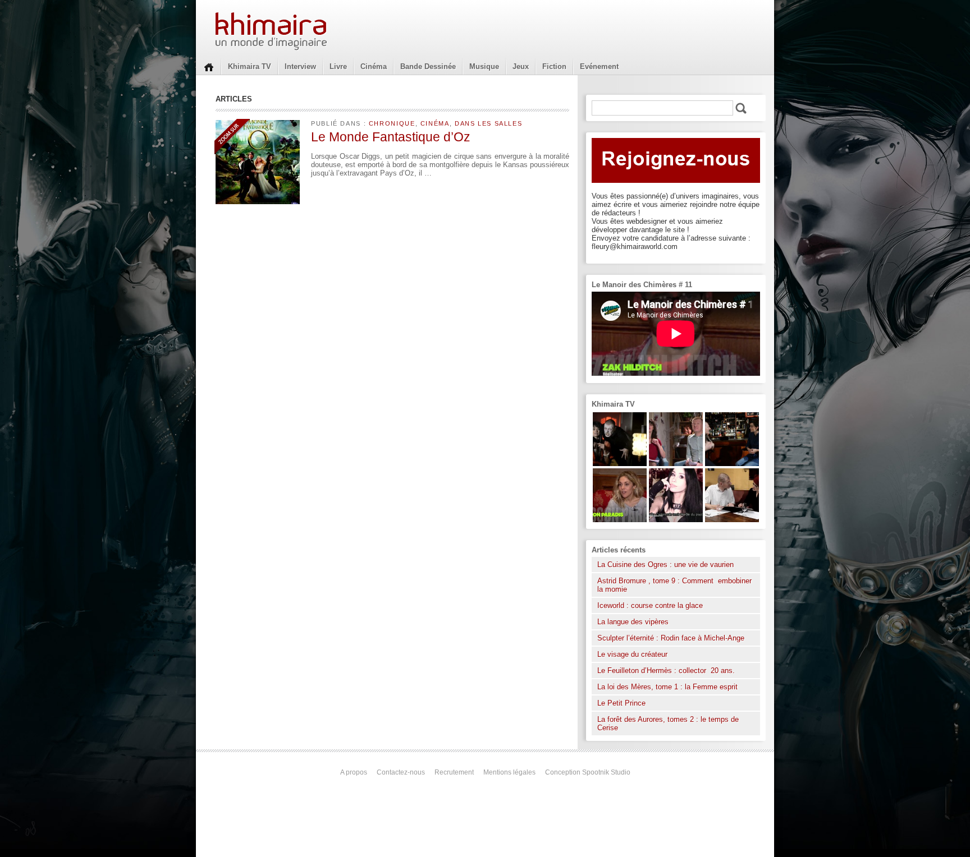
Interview (300, 66)
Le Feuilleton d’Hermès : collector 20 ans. (667, 670)
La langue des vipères (633, 622)
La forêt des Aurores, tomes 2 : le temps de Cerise (668, 723)
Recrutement (454, 772)
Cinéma (373, 66)
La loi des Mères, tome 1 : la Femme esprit (667, 687)
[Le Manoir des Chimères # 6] (732, 463)
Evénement (599, 66)
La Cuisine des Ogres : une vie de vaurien (665, 564)
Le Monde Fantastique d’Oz (390, 137)
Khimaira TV (249, 66)
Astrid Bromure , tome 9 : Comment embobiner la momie (674, 585)
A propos (353, 772)
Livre (338, 66)
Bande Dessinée (428, 66)
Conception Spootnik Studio (587, 772)
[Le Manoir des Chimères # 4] (732, 519)
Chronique (392, 123)
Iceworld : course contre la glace (650, 605)
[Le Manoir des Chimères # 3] (620, 463)
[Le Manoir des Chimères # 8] (676, 519)
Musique (484, 66)
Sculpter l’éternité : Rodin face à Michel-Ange (670, 638)
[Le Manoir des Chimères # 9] (620, 519)
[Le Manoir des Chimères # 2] (676, 463)
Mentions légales (509, 772)
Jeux (521, 66)
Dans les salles (488, 123)
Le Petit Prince (621, 703)
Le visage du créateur (632, 654)
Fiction (554, 66)
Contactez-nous (401, 772)
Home (209, 66)
